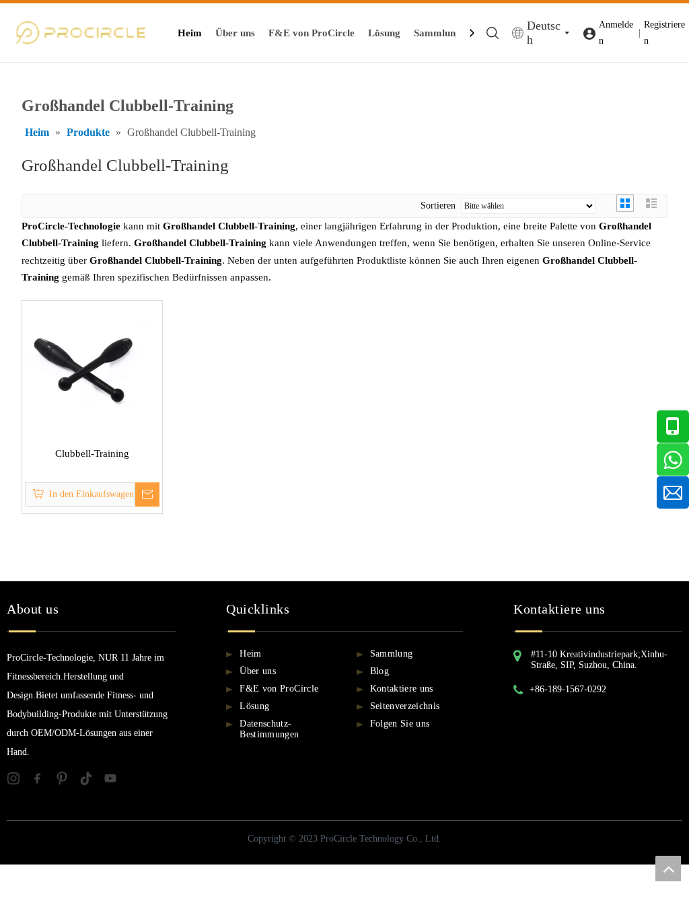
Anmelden (616, 33)
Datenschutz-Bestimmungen (269, 729)
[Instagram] (19, 780)
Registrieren (664, 33)
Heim (190, 33)
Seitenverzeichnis (405, 706)
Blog (379, 671)
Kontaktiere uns (401, 689)
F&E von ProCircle (311, 33)
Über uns (235, 33)
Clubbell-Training (92, 453)
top (668, 868)
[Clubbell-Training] (92, 369)
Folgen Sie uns (400, 724)
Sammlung (437, 33)
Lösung (384, 33)
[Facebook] (43, 780)
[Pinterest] (67, 780)
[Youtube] (114, 780)
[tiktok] (91, 780)
